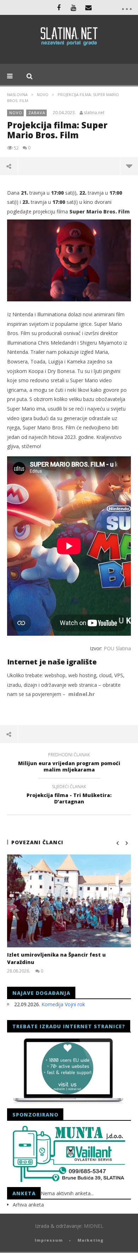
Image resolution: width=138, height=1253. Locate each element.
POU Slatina (117, 648)
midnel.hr (81, 694)
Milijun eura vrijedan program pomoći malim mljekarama (69, 763)
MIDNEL (93, 1226)
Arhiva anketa (28, 1204)
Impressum (49, 1240)
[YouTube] (73, 7)
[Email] (88, 7)
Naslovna (17, 94)
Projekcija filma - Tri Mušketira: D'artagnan (69, 795)
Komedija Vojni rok (63, 1004)
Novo (42, 94)
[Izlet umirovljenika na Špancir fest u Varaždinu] (69, 901)
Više (129, 166)
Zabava (36, 112)
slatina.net (94, 113)
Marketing (90, 1240)
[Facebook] (58, 7)
